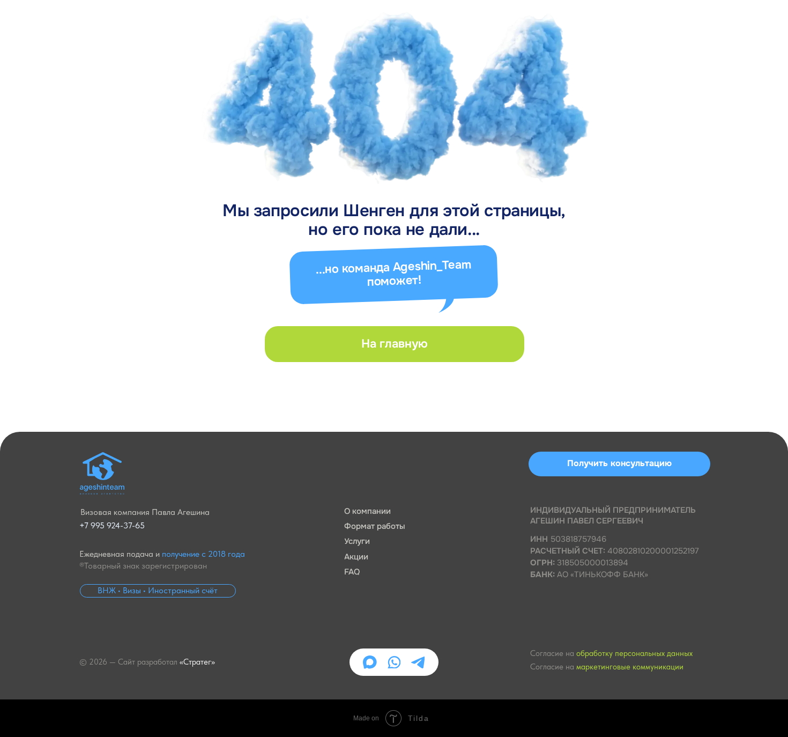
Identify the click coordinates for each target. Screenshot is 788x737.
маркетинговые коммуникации (629, 667)
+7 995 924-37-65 (112, 525)
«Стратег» (197, 662)
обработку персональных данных (634, 653)
